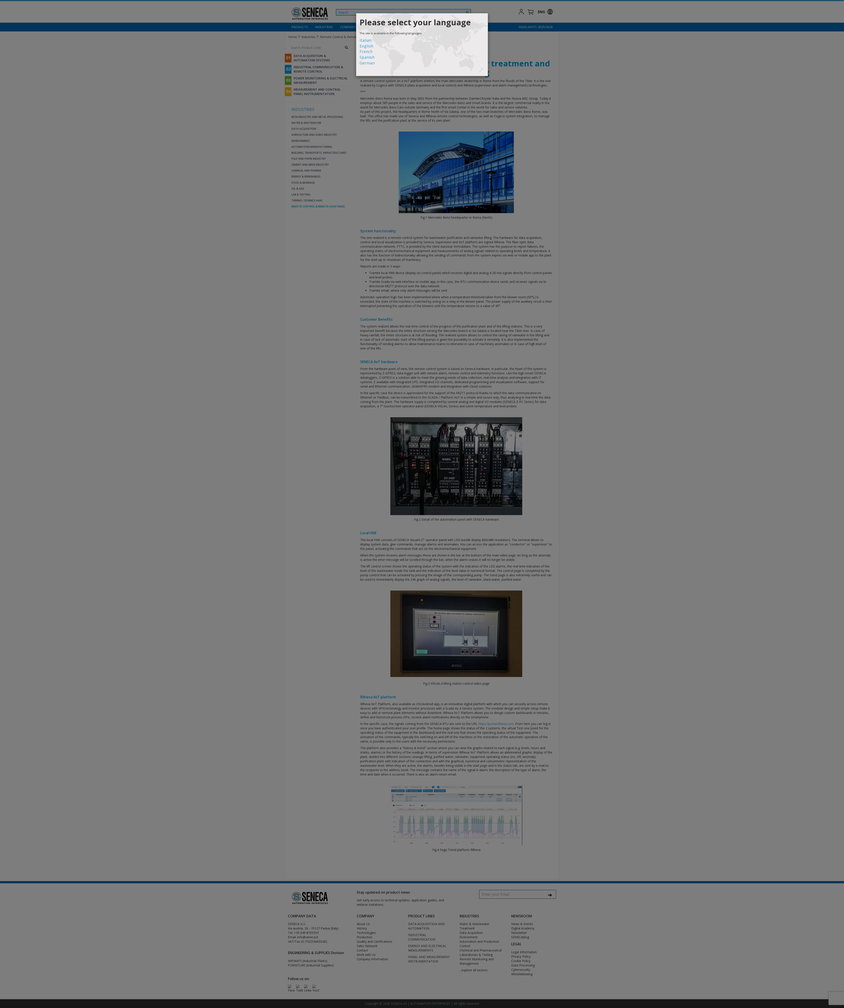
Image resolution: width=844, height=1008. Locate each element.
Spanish (367, 57)
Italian (365, 40)
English (366, 46)
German (367, 63)
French (366, 51)
